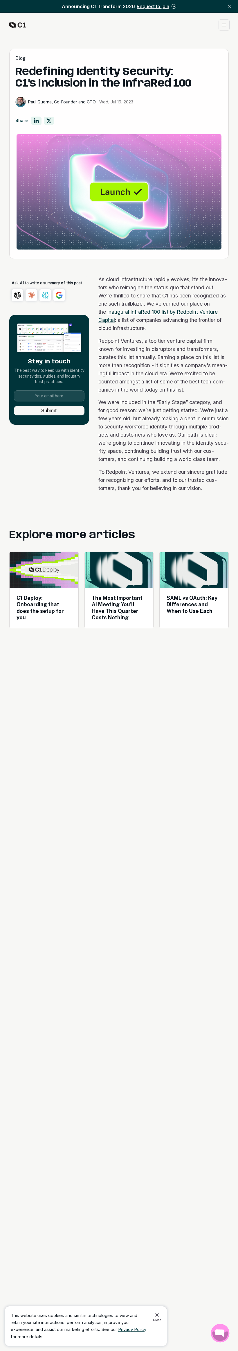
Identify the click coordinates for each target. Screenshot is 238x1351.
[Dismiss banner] (229, 6)
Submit (49, 410)
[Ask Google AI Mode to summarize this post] (59, 295)
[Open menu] (224, 25)
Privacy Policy (132, 1329)
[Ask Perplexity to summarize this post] (45, 295)
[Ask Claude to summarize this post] (31, 295)
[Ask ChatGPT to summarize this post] (17, 295)
